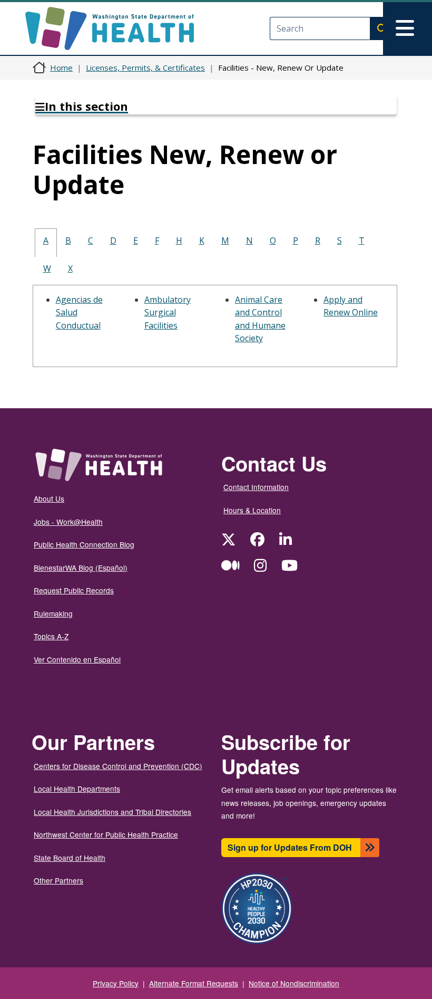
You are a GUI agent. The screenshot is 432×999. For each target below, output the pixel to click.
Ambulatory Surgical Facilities (167, 312)
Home (61, 67)
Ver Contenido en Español (77, 659)
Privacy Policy (116, 983)
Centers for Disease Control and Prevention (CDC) (118, 766)
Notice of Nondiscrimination (294, 983)
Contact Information (256, 487)
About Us (49, 498)
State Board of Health (69, 857)
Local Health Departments (77, 788)
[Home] (119, 28)
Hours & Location (252, 510)
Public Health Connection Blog (84, 544)
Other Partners (58, 880)
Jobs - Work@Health (68, 521)
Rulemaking (53, 613)
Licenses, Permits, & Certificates (145, 67)
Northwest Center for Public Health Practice (106, 834)
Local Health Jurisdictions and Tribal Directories (112, 811)
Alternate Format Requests (193, 983)
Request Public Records (74, 590)
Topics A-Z (51, 636)
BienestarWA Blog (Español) (80, 567)
